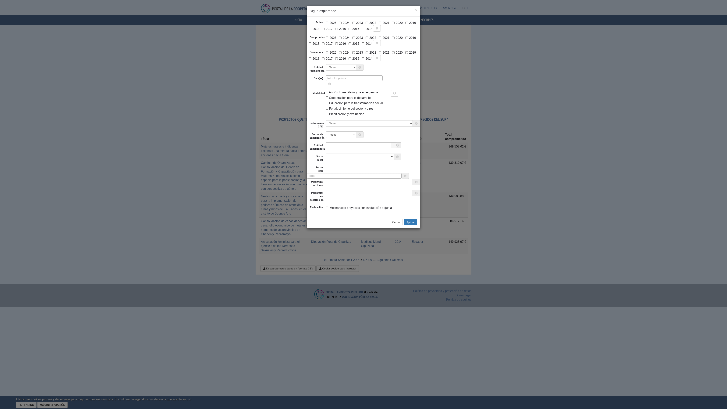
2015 (355, 28)
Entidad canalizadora (317, 147)
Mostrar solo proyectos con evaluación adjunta (361, 207)
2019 (412, 22)
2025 (333, 22)
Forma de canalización (317, 136)
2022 (372, 22)
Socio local (319, 158)
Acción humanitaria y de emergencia (353, 92)
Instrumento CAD (317, 125)
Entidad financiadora (317, 69)
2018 (316, 28)
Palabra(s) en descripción (317, 196)
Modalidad (314, 93)
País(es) (318, 78)
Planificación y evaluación (346, 114)
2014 (369, 28)
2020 (399, 22)
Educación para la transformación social (355, 103)
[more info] (377, 28)
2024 (346, 22)
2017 (329, 28)
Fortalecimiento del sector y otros (350, 108)
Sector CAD (319, 169)
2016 (342, 28)
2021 (386, 22)
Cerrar (396, 222)
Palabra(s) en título (317, 183)
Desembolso (317, 52)
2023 (359, 22)
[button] (394, 145)
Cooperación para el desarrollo (349, 97)
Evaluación (316, 207)
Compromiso (317, 37)
